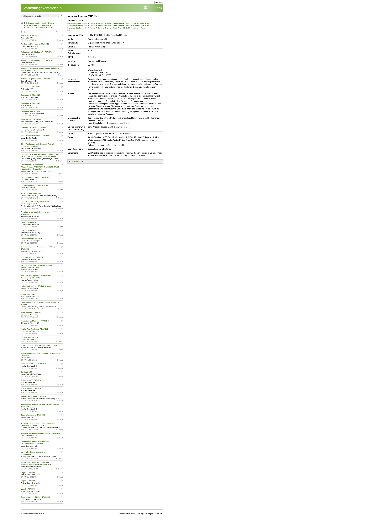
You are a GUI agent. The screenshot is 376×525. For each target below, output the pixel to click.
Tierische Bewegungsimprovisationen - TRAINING (40, 433)
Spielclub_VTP (27, 372)
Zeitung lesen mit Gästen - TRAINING (35, 497)
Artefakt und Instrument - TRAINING (35, 44)
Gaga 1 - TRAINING (28, 222)
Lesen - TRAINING (28, 294)
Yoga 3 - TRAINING (28, 489)
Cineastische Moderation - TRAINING (35, 136)
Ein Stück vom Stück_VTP (31, 193)
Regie (115, 28)
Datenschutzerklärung (127, 514)
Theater (51, 23)
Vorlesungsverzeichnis (43, 8)
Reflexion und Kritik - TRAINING (33, 364)
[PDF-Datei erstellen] (97, 16)
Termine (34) (77, 161)
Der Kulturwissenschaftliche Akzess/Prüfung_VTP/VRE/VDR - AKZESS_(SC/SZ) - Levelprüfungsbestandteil (40, 167)
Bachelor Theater (32, 25)
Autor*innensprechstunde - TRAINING (36, 79)
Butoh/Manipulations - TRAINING (34, 128)
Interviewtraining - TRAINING (32, 257)
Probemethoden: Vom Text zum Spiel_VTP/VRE (39, 345)
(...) (68, 30)
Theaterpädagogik (48, 25)
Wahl (148, 23)
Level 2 (50, 28)
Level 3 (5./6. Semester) (134, 25)
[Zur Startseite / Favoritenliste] (22, 23)
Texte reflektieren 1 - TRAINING (33, 415)
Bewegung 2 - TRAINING (31, 95)
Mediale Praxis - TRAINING (31, 313)
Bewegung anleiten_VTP (30, 111)
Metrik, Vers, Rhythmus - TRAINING (35, 329)
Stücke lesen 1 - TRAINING (31, 380)
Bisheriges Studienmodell (36, 23)
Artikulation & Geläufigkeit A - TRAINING (37, 52)
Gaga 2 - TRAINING (28, 230)
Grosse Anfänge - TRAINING (32, 239)
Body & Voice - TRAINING (31, 119)
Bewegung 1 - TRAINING (31, 87)
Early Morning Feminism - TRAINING (35, 185)
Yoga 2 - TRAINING (28, 481)
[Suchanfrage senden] (56, 32)
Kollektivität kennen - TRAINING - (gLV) (36, 286)
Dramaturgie (118, 23)
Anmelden (158, 3)
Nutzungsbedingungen (145, 514)
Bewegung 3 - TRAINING (31, 103)
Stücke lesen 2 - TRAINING (31, 388)
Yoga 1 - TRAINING (28, 473)
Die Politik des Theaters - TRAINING (35, 177)
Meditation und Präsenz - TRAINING (35, 321)
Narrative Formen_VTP (30, 337)
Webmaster (159, 514)
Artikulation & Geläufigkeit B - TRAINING (37, 60)
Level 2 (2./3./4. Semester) (35, 28)
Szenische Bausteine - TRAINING (34, 396)
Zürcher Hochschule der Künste (32, 514)
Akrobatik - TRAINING (29, 36)
